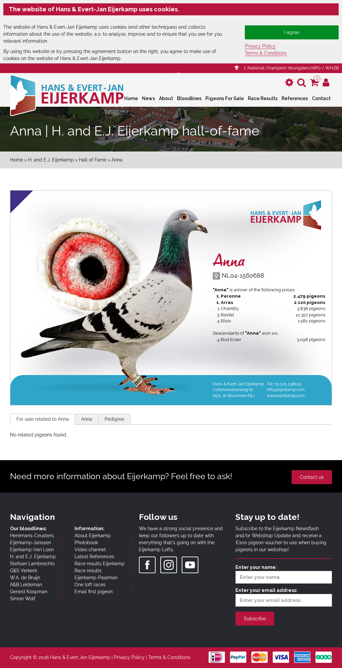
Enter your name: (256, 567)
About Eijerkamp (92, 535)
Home (131, 98)
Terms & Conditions (266, 53)
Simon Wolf (22, 598)
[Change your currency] (289, 82)
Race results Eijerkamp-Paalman (96, 574)
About (166, 98)
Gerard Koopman (28, 591)
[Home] (67, 94)
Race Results (263, 98)
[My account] (326, 82)
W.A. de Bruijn (25, 577)
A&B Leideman (26, 584)
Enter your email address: (266, 590)
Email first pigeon (93, 591)
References (295, 98)
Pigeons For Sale (224, 98)
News (148, 98)
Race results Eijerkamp (99, 563)
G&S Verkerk (23, 570)
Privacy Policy (260, 46)
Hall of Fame (93, 159)
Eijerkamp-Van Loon (32, 549)
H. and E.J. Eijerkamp (51, 159)
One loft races (90, 584)
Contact (321, 98)
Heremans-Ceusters (32, 535)
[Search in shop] (301, 82)
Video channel (90, 549)
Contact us (312, 477)
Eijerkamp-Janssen (30, 542)
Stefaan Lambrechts (32, 563)
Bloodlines (189, 98)
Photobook (86, 542)
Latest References (94, 556)
